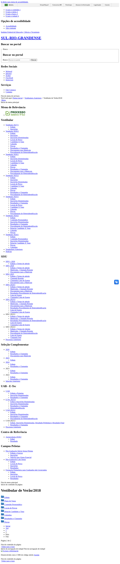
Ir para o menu (12, 12)
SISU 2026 (10, 266)
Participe (69, 5)
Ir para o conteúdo (13, 10)
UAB (8, 391)
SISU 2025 (10, 274)
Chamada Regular (17, 278)
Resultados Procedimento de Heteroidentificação (28, 293)
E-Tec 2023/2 (11, 400)
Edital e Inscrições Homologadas (22, 402)
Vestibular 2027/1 (12, 125)
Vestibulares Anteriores (32, 98)
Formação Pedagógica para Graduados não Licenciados (26, 470)
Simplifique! (44, 5)
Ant (7, 528)
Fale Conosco (11, 90)
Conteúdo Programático (19, 220)
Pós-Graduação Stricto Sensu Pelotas (19, 451)
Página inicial (17, 98)
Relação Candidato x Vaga (14, 512)
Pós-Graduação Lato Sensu (16, 459)
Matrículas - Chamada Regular (21, 270)
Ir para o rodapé (12, 16)
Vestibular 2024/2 (12, 216)
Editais (12, 127)
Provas (12, 146)
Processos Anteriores (13, 340)
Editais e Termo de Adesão (20, 329)
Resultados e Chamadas (19, 148)
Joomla (36, 555)
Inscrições (14, 129)
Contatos (9, 92)
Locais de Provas (10, 508)
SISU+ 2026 (10, 261)
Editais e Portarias (17, 393)
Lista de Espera (16, 295)
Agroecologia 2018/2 (13, 437)
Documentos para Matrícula (20, 150)
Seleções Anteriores (13, 381)
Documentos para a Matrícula (21, 171)
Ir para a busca (12, 14)
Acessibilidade (11, 26)
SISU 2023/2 (10, 299)
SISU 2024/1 (10, 285)
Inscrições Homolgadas (19, 182)
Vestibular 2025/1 (12, 197)
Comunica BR (57, 5)
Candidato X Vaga (17, 142)
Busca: (5, 60)
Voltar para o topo (8, 547)
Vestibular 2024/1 (12, 235)
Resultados (14, 468)
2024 (7, 362)
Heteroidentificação (17, 408)
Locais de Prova (16, 140)
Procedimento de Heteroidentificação (24, 152)
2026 (7, 350)
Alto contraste (11, 28)
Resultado (14, 441)
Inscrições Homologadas (19, 138)
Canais (107, 5)
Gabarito (13, 144)
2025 (7, 358)
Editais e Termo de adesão (20, 264)
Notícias (9, 252)
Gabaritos (13, 247)
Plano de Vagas (10, 501)
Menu (3, 100)
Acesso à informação (83, 5)
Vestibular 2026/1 (12, 154)
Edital (12, 439)
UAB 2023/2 (10, 410)
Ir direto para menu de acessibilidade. (14, 2)
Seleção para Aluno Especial (20, 457)
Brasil (11, 5)
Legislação (97, 5)
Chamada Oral (15, 337)
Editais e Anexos (16, 453)
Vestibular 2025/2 (12, 176)
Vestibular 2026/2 (12, 131)
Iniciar (8, 526)
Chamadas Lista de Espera (20, 280)
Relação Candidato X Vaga (20, 228)
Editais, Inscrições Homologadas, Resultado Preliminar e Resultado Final (37, 423)
